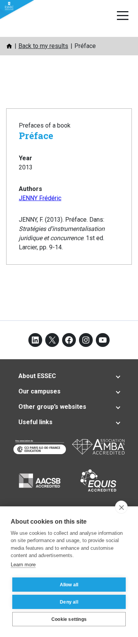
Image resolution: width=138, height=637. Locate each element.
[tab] (69, 376)
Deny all (69, 602)
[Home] (9, 46)
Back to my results (43, 46)
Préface (36, 135)
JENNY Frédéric (40, 198)
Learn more (23, 564)
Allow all (69, 584)
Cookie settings (69, 619)
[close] (121, 507)
